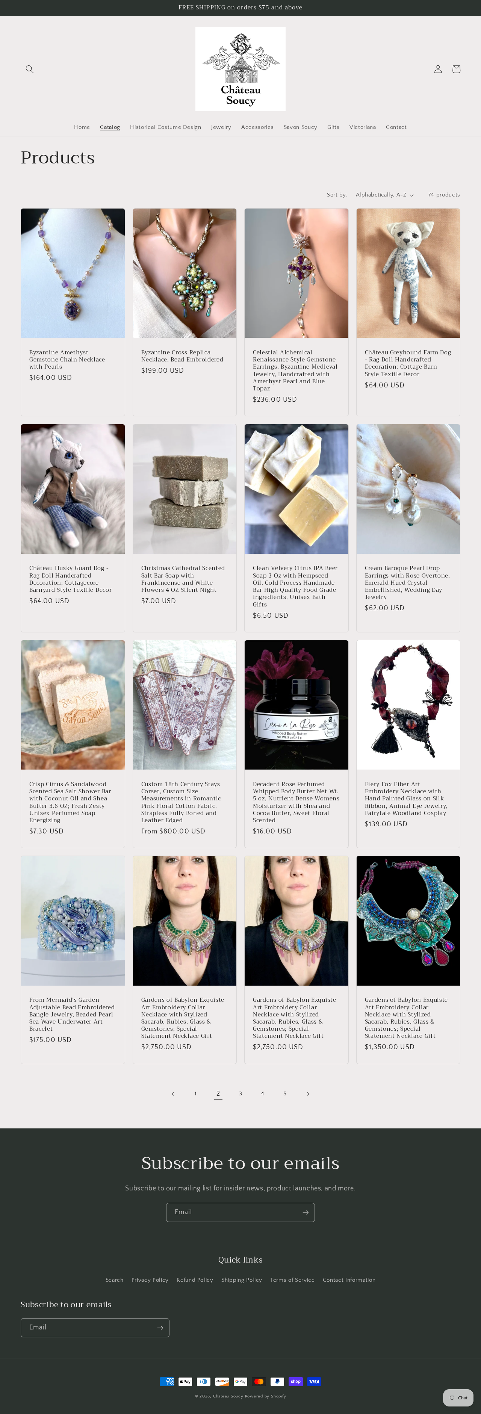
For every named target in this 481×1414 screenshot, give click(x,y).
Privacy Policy (150, 1280)
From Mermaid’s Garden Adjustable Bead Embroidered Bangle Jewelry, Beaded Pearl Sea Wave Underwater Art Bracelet (72, 1015)
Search (115, 1280)
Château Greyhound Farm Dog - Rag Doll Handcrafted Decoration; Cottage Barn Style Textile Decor (408, 363)
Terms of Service (292, 1280)
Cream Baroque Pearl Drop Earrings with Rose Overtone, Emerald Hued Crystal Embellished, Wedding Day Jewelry (407, 583)
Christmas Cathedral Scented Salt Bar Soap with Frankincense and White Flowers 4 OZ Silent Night (183, 579)
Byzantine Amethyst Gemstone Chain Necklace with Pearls (67, 360)
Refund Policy (195, 1280)
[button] (30, 69)
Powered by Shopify (265, 1396)
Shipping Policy (241, 1280)
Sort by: (337, 195)
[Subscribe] (305, 1212)
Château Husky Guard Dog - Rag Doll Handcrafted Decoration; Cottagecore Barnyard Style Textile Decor (70, 579)
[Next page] (307, 1094)
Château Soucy (228, 1396)
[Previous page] (174, 1094)
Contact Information (349, 1280)
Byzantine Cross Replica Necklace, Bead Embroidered (182, 356)
